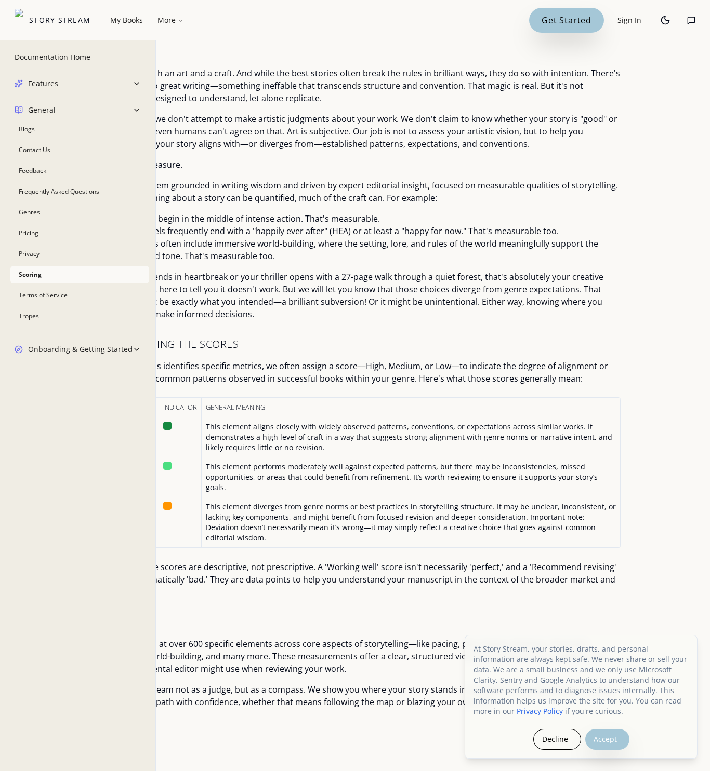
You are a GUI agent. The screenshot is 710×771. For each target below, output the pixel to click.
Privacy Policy (540, 711)
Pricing (28, 232)
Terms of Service (43, 295)
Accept (605, 739)
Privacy (29, 253)
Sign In (629, 20)
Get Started (566, 20)
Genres (29, 212)
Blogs (27, 129)
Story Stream (59, 20)
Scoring (30, 274)
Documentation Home (52, 57)
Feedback (32, 170)
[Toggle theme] (665, 20)
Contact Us (34, 149)
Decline (555, 739)
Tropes (29, 316)
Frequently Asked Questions (59, 191)
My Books (126, 20)
